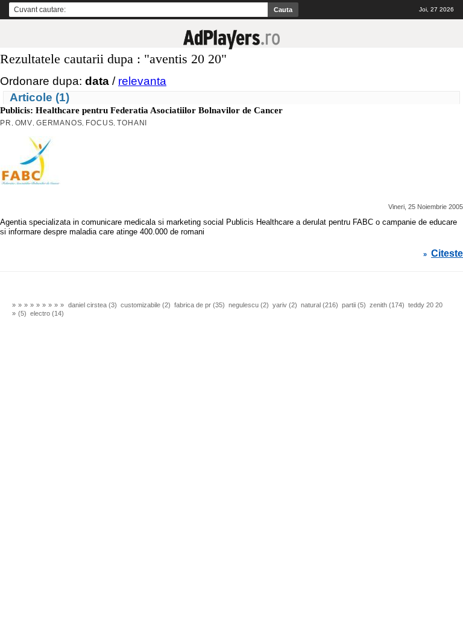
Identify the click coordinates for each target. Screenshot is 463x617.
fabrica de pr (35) (199, 304)
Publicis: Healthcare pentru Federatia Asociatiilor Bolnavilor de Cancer (141, 110)
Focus (99, 123)
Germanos (59, 123)
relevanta (142, 81)
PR (5, 123)
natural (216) (319, 304)
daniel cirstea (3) (92, 304)
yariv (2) (284, 304)
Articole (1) (39, 97)
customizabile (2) (146, 304)
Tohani (132, 123)
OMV (24, 123)
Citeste (447, 253)
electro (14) (47, 313)
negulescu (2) (248, 304)
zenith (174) (387, 304)
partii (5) (354, 304)
